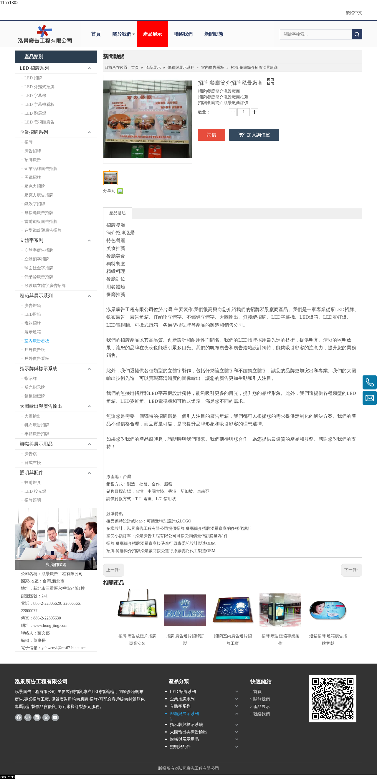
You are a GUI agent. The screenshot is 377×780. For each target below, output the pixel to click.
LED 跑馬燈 (35, 113)
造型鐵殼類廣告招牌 (43, 230)
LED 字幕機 (35, 95)
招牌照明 (32, 500)
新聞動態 (213, 33)
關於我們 (122, 33)
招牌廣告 (32, 160)
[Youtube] (55, 717)
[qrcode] (332, 698)
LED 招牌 (33, 78)
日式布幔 (32, 462)
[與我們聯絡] (56, 539)
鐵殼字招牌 (34, 204)
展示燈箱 (32, 332)
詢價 (211, 134)
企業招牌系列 (34, 132)
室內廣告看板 (36, 341)
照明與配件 (31, 472)
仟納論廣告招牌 (38, 277)
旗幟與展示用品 (36, 443)
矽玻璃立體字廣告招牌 (45, 285)
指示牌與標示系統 (38, 368)
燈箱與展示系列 (36, 295)
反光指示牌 (34, 387)
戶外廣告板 (34, 350)
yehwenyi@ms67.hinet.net (64, 648)
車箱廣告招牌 (36, 434)
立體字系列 (31, 240)
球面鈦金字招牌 (38, 268)
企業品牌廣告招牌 (40, 168)
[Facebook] (18, 717)
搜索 (357, 34)
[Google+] (28, 717)
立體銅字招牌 (36, 259)
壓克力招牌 (34, 186)
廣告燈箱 (32, 305)
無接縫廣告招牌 (38, 213)
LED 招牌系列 (34, 68)
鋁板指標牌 (34, 396)
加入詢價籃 (258, 134)
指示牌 (30, 378)
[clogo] (45, 34)
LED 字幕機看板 (39, 104)
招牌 (28, 142)
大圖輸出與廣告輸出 (41, 406)
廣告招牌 (32, 151)
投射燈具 (32, 482)
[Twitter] (46, 717)
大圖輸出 (32, 416)
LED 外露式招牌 (39, 87)
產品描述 (117, 213)
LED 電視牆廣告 (39, 122)
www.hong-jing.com (50, 625)
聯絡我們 (183, 33)
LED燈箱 (32, 314)
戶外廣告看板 (36, 358)
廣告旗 (30, 454)
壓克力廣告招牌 (38, 195)
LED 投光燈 (35, 491)
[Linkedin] (37, 717)
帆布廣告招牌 (36, 425)
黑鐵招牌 (32, 177)
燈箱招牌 (32, 323)
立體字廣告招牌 (38, 250)
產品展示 (152, 33)
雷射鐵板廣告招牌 (40, 221)
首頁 (96, 33)
